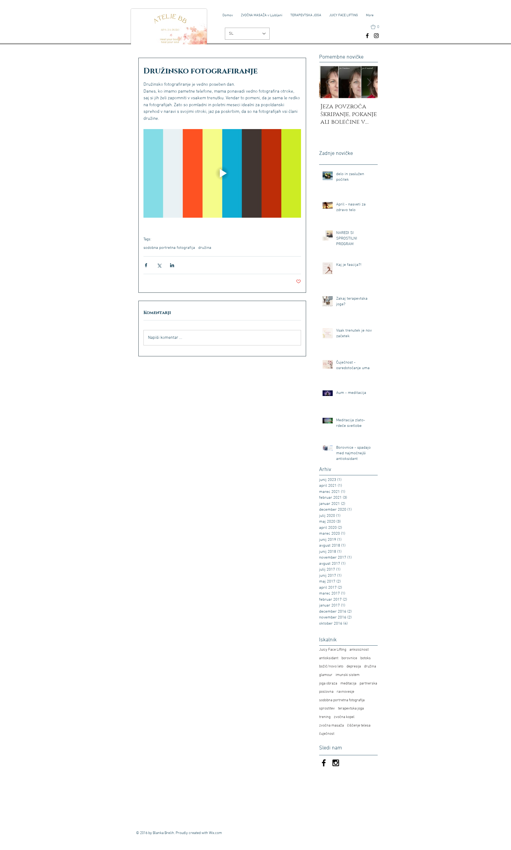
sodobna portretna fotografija (169, 247)
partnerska (368, 683)
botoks (365, 658)
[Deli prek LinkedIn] (172, 265)
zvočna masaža (331, 725)
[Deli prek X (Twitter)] (159, 265)
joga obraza (328, 683)
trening (325, 717)
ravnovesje (345, 692)
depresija (354, 666)
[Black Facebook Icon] (323, 763)
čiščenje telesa (358, 725)
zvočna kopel (344, 717)
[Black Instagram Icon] (335, 763)
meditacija (348, 683)
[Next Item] (369, 82)
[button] (377, 27)
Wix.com (215, 833)
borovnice (349, 658)
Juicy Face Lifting (332, 649)
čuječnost (326, 734)
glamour (325, 675)
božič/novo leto (331, 666)
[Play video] (222, 173)
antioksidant (328, 658)
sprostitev (327, 708)
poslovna (326, 692)
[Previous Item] (327, 82)
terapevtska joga (351, 708)
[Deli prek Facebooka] (146, 265)
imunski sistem (348, 675)
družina (204, 247)
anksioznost (359, 649)
